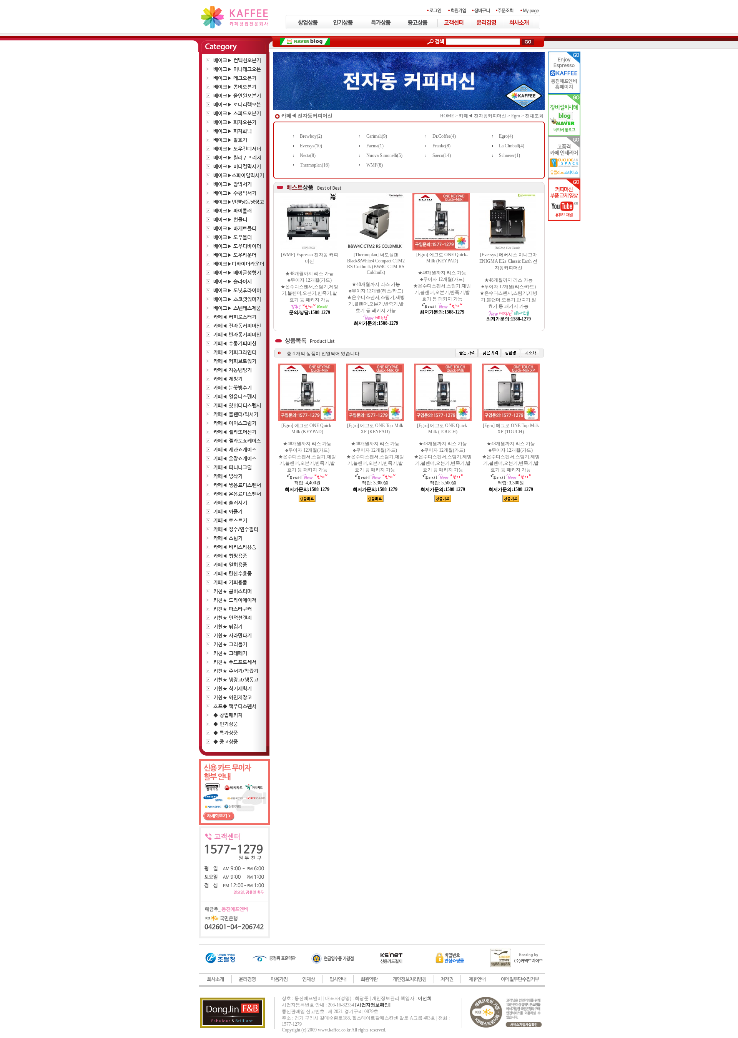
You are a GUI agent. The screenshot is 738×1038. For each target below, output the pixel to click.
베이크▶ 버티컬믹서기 (237, 166)
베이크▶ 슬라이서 (232, 281)
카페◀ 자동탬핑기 (232, 370)
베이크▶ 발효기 (230, 140)
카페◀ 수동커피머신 (234, 343)
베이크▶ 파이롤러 (232, 211)
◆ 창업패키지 (228, 715)
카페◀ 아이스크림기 (234, 423)
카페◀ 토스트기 (230, 520)
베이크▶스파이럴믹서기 (238, 175)
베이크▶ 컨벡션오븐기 (237, 60)
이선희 (425, 998)
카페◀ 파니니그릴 (232, 467)
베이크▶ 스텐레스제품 (237, 308)
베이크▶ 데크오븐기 (234, 78)
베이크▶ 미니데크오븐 (237, 69)
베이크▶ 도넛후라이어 (237, 290)
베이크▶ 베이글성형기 (237, 272)
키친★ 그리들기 (230, 644)
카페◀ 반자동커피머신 (237, 334)
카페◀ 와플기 (228, 511)
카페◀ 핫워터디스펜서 (237, 405)
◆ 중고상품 (225, 741)
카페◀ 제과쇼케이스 (234, 449)
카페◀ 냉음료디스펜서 (237, 485)
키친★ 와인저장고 (232, 697)
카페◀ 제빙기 (228, 379)
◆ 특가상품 (225, 733)
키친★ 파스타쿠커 (232, 609)
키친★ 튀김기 (228, 626)
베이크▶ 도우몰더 (232, 237)
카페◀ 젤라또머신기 (234, 432)
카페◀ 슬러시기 (230, 503)
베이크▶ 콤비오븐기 (234, 87)
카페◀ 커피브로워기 (234, 361)
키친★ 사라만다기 (232, 635)
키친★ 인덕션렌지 (232, 618)
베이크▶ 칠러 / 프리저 (237, 157)
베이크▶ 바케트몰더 (234, 228)
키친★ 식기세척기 (232, 688)
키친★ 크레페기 (230, 653)
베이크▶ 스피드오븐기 (237, 113)
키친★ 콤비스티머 (232, 591)
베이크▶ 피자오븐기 (234, 122)
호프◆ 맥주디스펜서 (234, 706)
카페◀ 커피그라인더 (234, 352)
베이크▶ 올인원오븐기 (237, 95)
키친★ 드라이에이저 (234, 600)
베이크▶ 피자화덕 (232, 131)
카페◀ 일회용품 (230, 564)
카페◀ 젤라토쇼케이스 (237, 441)
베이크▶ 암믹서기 (232, 184)
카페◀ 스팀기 (228, 538)
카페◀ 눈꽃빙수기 (232, 388)
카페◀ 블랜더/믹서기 (235, 414)
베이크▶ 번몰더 (230, 219)
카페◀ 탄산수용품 (232, 573)
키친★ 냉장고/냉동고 (235, 680)
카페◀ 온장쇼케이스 (234, 458)
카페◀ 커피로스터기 (234, 317)
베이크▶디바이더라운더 (238, 264)
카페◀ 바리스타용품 (234, 547)
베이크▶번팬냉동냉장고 (238, 202)
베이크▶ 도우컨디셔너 (237, 149)
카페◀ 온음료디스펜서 (237, 494)
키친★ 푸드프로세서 (234, 662)
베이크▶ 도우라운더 (234, 255)
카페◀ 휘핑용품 (230, 556)
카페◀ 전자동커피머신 (237, 326)
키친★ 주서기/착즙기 (235, 671)
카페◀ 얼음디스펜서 (234, 396)
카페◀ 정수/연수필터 (235, 529)
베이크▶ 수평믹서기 (234, 193)
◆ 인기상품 (225, 724)
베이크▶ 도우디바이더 (237, 246)
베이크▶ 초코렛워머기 (237, 299)
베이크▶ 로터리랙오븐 (237, 104)
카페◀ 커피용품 (230, 582)
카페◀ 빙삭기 (228, 476)
